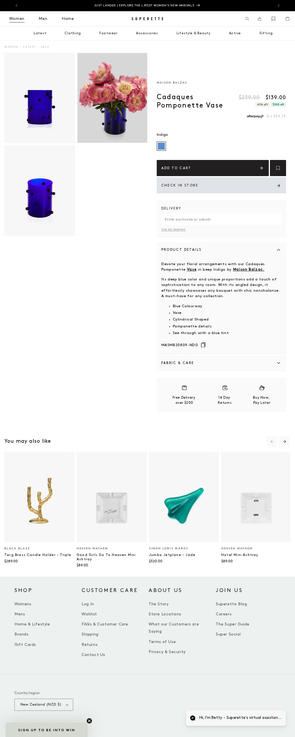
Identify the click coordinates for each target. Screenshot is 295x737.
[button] (247, 18)
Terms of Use (162, 642)
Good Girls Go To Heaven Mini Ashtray (106, 557)
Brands (21, 634)
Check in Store (179, 185)
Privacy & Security (167, 652)
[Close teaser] (89, 721)
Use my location (173, 229)
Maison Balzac (172, 82)
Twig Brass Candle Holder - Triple (37, 555)
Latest (29, 47)
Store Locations (165, 614)
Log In (88, 604)
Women (11, 47)
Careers (223, 614)
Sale (45, 47)
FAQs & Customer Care (105, 624)
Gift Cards (25, 644)
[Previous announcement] (16, 5)
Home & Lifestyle (32, 624)
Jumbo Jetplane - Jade (172, 555)
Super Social (228, 634)
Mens (19, 614)
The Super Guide (232, 624)
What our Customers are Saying (174, 627)
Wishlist (89, 614)
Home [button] (68, 18)
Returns (89, 644)
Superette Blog (231, 604)
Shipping (90, 634)
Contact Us (93, 655)
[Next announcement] (278, 5)
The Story (159, 604)
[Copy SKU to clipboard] (203, 345)
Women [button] (16, 18)
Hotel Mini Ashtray (239, 555)
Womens (22, 604)
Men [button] (43, 18)
